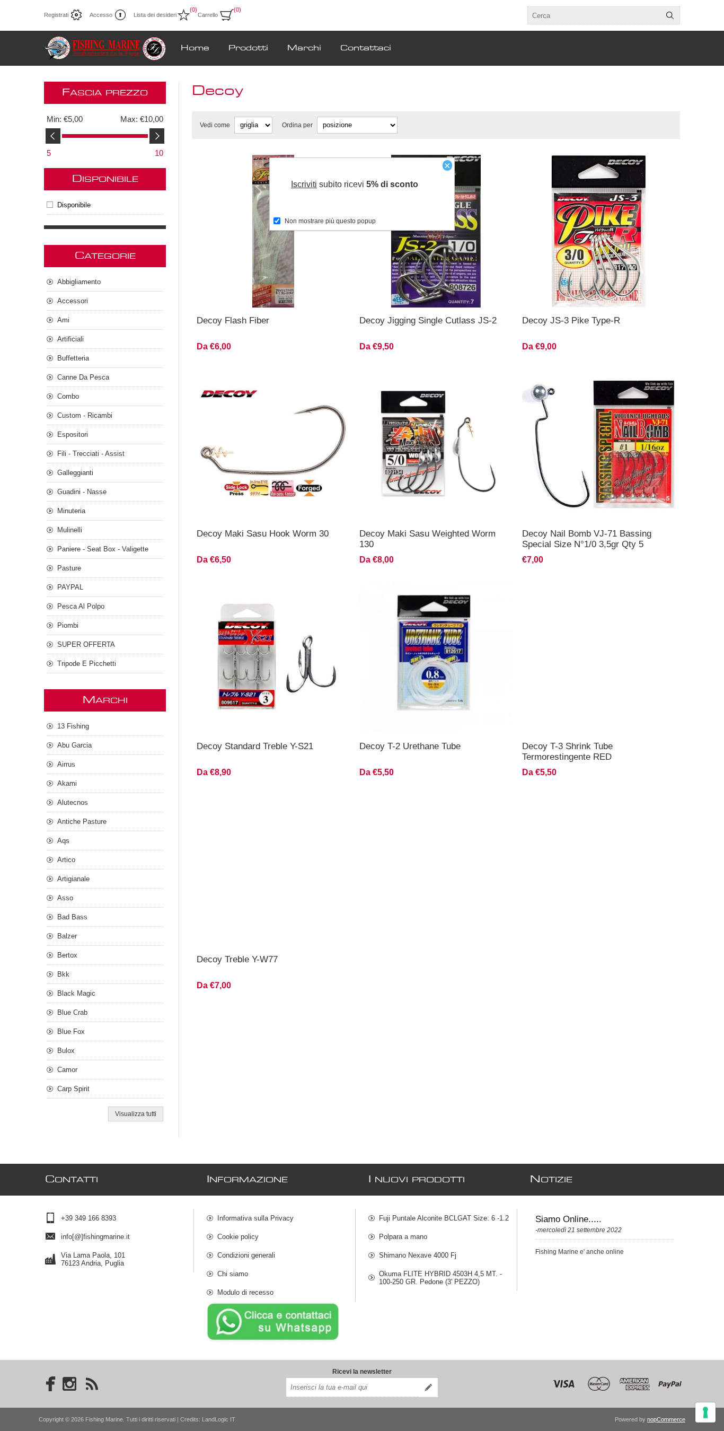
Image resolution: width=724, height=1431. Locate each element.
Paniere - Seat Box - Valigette (102, 549)
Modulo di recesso (245, 1292)
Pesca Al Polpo (80, 606)
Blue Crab (72, 1012)
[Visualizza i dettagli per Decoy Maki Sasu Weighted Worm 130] (436, 444)
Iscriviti (304, 184)
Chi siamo (232, 1274)
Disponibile (74, 205)
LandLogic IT (218, 1419)
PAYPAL (70, 587)
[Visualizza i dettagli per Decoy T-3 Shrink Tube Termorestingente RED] (599, 657)
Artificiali (70, 339)
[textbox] (594, 15)
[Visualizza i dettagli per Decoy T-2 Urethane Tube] (436, 657)
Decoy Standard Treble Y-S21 (255, 746)
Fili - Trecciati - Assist (91, 454)
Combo (68, 396)
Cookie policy (238, 1237)
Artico (66, 860)
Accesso (101, 15)
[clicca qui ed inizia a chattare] (273, 1340)
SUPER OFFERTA (86, 644)
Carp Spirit (73, 1089)
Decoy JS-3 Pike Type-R (571, 320)
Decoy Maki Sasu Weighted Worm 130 (427, 539)
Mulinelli (69, 530)
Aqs (63, 841)
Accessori (72, 301)
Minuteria (71, 511)
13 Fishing (73, 726)
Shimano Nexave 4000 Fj (417, 1255)
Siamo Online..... (568, 1219)
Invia (428, 1387)
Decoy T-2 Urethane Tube (410, 746)
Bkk (63, 974)
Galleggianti (75, 473)
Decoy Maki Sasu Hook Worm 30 (263, 534)
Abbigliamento (79, 282)
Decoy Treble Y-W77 (237, 959)
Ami (63, 320)
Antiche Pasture (82, 822)
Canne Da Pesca (83, 377)
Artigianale (73, 879)
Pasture (69, 568)
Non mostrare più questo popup (330, 221)
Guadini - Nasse (82, 492)
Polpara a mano (403, 1237)
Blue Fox (71, 1031)
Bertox (67, 955)
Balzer (67, 936)
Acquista (305, 293)
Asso (65, 898)
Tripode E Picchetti (86, 664)
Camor (67, 1070)
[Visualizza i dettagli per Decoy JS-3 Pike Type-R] (599, 231)
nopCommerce (666, 1419)
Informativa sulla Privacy (255, 1218)
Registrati (56, 15)
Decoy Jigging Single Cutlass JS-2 (428, 320)
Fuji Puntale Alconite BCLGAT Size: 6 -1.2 (444, 1218)
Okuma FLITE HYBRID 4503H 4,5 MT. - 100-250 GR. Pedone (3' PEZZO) (440, 1278)
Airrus (66, 764)
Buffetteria (73, 358)
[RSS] (91, 1383)
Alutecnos (72, 802)
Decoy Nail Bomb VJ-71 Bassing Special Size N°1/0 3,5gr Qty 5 (586, 539)
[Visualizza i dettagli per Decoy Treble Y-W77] (273, 870)
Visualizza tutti (135, 1114)
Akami (67, 783)
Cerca (669, 15)
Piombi (67, 625)
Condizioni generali (246, 1255)
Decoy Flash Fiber (233, 320)
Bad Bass (72, 917)
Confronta (247, 293)
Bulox (66, 1051)
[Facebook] (47, 1383)
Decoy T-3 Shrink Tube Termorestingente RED (567, 751)
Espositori (72, 434)
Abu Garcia (74, 745)
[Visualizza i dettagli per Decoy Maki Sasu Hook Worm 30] (273, 444)
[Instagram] (69, 1383)
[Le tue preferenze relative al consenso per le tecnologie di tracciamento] (705, 1412)
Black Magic (76, 993)
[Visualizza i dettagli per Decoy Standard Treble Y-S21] (273, 657)
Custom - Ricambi (84, 415)
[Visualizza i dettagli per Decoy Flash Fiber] (273, 231)
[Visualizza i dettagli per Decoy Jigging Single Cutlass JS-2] (436, 231)
